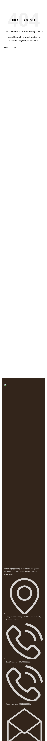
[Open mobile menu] (3, 3)
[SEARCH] (42, 47)
